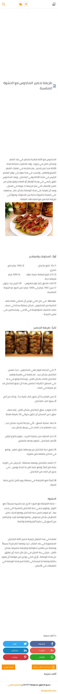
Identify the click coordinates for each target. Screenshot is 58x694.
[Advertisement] (29, 45)
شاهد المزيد (8, 667)
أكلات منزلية (49, 635)
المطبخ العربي (14, 685)
